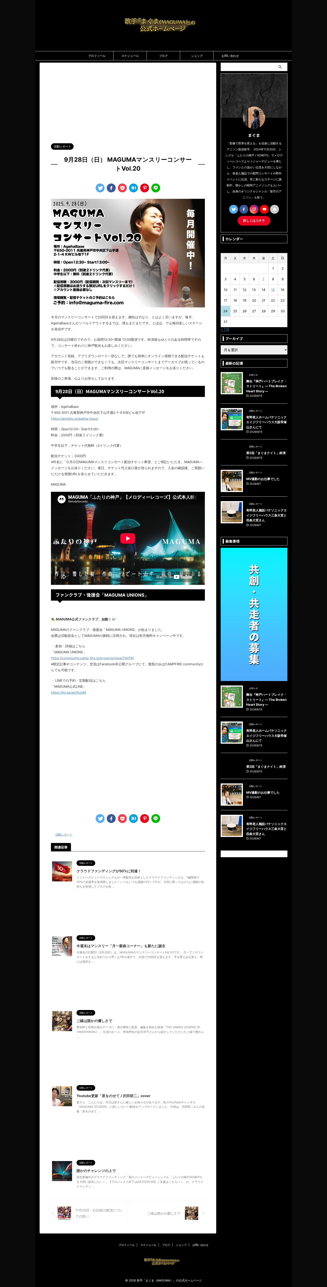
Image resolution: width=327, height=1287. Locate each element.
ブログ (163, 56)
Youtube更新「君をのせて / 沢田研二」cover (114, 1096)
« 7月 (225, 329)
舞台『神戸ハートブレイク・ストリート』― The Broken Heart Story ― (266, 386)
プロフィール (96, 56)
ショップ (197, 56)
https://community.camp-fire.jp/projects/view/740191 (92, 658)
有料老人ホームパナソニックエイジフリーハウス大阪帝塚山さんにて (266, 422)
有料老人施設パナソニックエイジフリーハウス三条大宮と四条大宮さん (266, 515)
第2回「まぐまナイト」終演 (266, 453)
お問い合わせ (230, 56)
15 (273, 290)
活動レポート (64, 834)
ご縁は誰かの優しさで (94, 1020)
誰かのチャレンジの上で (96, 1170)
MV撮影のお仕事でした (263, 479)
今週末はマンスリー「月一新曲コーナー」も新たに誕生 (121, 946)
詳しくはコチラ (254, 220)
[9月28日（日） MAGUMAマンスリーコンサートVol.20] (133, 187)
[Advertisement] (128, 101)
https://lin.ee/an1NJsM (68, 692)
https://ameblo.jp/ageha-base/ (74, 418)
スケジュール (130, 56)
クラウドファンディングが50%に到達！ (109, 871)
